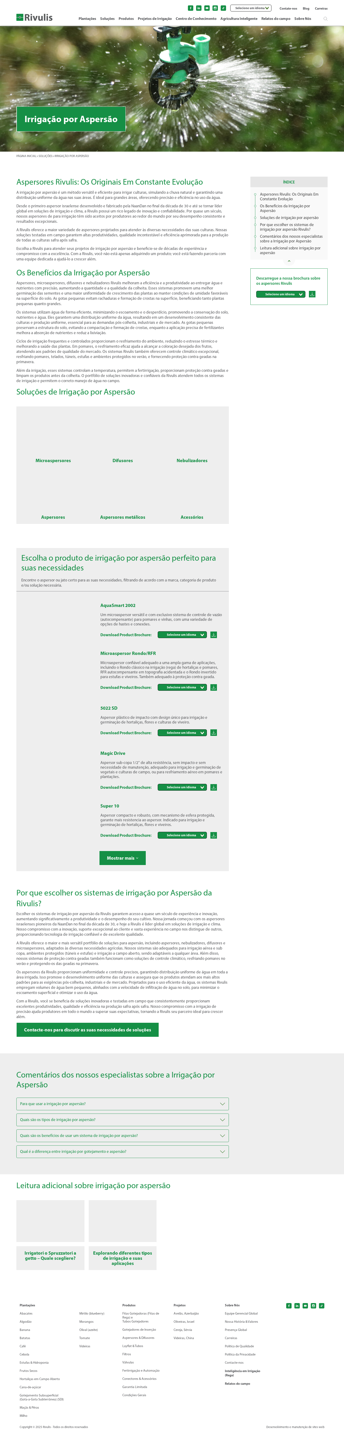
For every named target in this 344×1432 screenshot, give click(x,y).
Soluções (107, 18)
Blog (306, 8)
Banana (25, 1330)
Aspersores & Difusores (138, 1338)
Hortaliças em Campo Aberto (40, 1379)
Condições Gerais (134, 1395)
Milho (23, 1416)
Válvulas (128, 1362)
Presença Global (236, 1330)
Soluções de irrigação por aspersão (289, 217)
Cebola (24, 1354)
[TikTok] (321, 1305)
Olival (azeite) (88, 1330)
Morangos (86, 1322)
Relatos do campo (275, 18)
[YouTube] (207, 8)
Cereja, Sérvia (183, 1330)
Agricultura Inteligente (238, 18)
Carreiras (321, 8)
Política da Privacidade (240, 1354)
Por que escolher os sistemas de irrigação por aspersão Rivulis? (287, 227)
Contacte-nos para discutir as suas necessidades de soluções (87, 1030)
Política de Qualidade (239, 1346)
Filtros (126, 1354)
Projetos (180, 1305)
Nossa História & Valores (241, 1322)
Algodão (26, 1322)
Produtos (126, 18)
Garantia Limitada (134, 1387)
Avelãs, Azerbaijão (186, 1313)
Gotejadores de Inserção (139, 1330)
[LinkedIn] (198, 8)
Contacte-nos (234, 1363)
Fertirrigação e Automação (141, 1371)
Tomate (84, 1338)
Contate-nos (288, 8)
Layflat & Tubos (132, 1346)
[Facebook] (190, 8)
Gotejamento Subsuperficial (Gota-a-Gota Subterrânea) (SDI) (42, 1397)
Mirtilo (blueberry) (91, 1313)
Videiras (84, 1346)
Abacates (26, 1313)
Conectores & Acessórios (139, 1379)
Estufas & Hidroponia (34, 1363)
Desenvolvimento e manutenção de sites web (295, 1427)
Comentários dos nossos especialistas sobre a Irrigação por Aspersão (291, 238)
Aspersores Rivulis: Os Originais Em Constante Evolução (289, 196)
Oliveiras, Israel (184, 1322)
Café (23, 1346)
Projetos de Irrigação (155, 18)
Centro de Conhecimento (196, 18)
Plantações (87, 18)
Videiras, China (184, 1338)
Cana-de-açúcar (30, 1387)
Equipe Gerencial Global (241, 1313)
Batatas (25, 1338)
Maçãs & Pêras (29, 1408)
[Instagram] (215, 8)
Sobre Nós (302, 18)
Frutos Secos (28, 1371)
